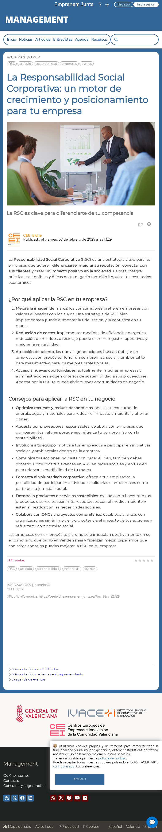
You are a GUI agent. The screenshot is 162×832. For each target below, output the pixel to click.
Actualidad (16, 57)
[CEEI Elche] (14, 245)
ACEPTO (80, 779)
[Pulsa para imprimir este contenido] (149, 224)
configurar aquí (64, 766)
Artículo (33, 57)
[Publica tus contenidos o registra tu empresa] (107, 4)
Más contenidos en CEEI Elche (35, 669)
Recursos (99, 39)
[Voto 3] (144, 560)
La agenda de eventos (28, 679)
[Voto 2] (140, 560)
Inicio (11, 39)
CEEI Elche (32, 235)
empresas (69, 64)
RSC (12, 64)
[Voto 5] (152, 560)
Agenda (81, 39)
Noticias (25, 39)
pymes (86, 64)
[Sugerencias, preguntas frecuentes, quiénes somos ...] (100, 4)
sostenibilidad (46, 64)
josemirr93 (42, 585)
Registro (124, 4)
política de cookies (112, 758)
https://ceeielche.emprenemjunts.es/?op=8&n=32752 (79, 596)
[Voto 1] (136, 560)
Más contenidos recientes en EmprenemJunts (47, 674)
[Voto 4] (148, 560)
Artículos (42, 39)
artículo (25, 64)
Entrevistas (62, 39)
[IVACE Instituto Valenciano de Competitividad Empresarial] (81, 713)
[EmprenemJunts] (74, 4)
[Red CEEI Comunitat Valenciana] (84, 735)
